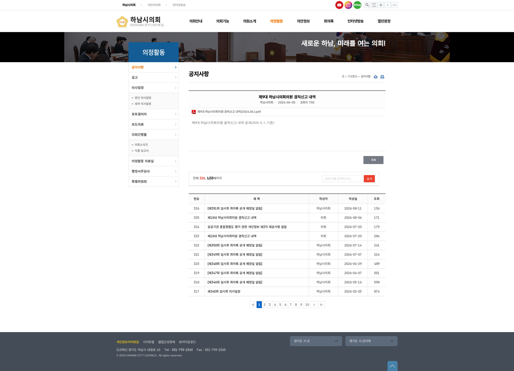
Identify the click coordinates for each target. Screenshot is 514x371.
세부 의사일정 (143, 104)
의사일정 (138, 88)
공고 (135, 77)
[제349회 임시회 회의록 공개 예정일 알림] (235, 254)
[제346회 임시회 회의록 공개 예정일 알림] (235, 282)
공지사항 (138, 67)
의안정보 (303, 21)
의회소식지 (141, 145)
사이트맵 (148, 342)
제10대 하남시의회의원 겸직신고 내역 (232, 218)
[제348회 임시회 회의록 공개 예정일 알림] (235, 264)
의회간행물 (139, 135)
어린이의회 (154, 5)
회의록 (328, 21)
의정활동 (276, 21)
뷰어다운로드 (187, 342)
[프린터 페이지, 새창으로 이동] (382, 77)
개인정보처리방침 (127, 342)
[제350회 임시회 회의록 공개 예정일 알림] (235, 245)
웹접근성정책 (166, 342)
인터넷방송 (179, 5)
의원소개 (249, 21)
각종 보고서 (142, 151)
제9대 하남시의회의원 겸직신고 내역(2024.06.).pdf (229, 112)
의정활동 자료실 (143, 161)
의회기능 (222, 21)
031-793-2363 (182, 350)
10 (307, 305)
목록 (373, 160)
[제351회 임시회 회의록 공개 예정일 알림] (235, 208)
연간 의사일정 (143, 98)
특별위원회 (139, 181)
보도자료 (138, 124)
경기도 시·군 (302, 341)
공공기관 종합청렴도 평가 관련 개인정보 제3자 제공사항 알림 (247, 227)
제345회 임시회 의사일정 (224, 291)
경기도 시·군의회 (360, 341)
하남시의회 (129, 5)
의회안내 (195, 21)
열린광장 (384, 21)
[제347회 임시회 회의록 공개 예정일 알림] (235, 273)
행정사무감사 (141, 171)
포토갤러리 (139, 114)
